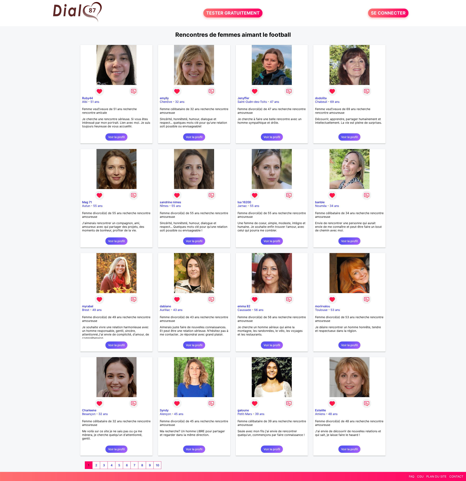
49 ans (97, 310)
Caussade (244, 310)
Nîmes (164, 206)
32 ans (179, 102)
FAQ (411, 476)
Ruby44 (87, 98)
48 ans (332, 414)
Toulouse (321, 310)
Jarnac (242, 206)
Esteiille (320, 410)
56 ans (258, 310)
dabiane (165, 306)
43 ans (177, 310)
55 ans (97, 206)
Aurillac (165, 310)
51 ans (94, 102)
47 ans (274, 102)
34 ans (334, 206)
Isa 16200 (244, 202)
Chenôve (166, 102)
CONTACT (456, 476)
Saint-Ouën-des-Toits (252, 102)
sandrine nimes (170, 202)
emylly (164, 98)
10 (157, 465)
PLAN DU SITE (436, 476)
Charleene (89, 410)
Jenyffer (243, 98)
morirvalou (322, 306)
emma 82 (244, 306)
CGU (420, 476)
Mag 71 (87, 202)
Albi (84, 102)
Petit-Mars (245, 414)
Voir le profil (116, 137)
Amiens (320, 414)
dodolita (321, 98)
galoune (243, 410)
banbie (320, 202)
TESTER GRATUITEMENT (233, 13)
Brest (85, 310)
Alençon (165, 414)
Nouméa (321, 206)
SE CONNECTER (388, 13)
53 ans (335, 310)
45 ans (178, 414)
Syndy (164, 410)
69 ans (334, 102)
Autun (86, 206)
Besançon (88, 414)
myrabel (87, 306)
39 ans (259, 414)
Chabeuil (321, 102)
